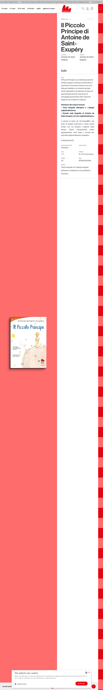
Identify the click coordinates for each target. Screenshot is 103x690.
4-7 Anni (12, 8)
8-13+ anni (21, 8)
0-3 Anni (4, 8)
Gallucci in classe (49, 8)
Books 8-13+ (65, 19)
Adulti (39, 8)
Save (89, 19)
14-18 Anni (30, 8)
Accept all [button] (81, 683)
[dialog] (51, 679)
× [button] (89, 672)
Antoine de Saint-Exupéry (68, 58)
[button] (21, 684)
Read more (52, 678)
